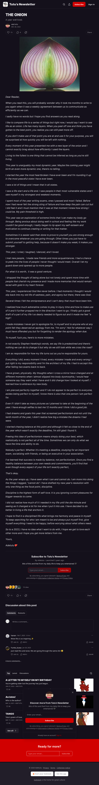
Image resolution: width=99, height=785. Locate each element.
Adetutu (14, 24)
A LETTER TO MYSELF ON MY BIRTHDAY (29, 680)
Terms (52, 768)
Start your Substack (43, 774)
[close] (73, 692)
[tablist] (16, 613)
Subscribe (79, 4)
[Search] (64, 4)
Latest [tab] (14, 673)
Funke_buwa (16, 647)
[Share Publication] (69, 4)
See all (10, 730)
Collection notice (63, 768)
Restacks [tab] (21, 613)
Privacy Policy (68, 728)
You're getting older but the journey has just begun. (27, 683)
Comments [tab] (11, 613)
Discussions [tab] (24, 673)
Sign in (91, 4)
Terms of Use (61, 726)
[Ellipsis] (92, 635)
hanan (13, 635)
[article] (49, 685)
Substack (37, 780)
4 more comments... (13, 661)
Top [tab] (8, 673)
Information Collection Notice (48, 728)
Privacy (46, 768)
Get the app (61, 774)
